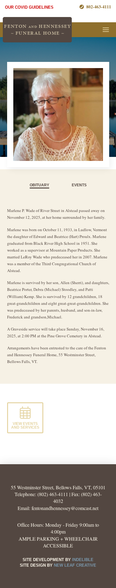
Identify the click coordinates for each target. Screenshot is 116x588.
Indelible (82, 559)
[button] (105, 29)
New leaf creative (75, 565)
